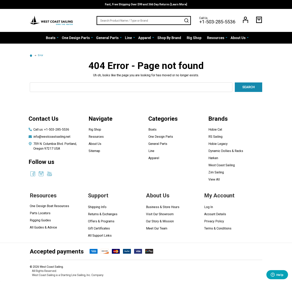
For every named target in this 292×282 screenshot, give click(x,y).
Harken (213, 158)
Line (128, 38)
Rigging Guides (40, 220)
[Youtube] (49, 173)
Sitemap (94, 151)
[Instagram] (41, 173)
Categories (163, 118)
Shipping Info (97, 207)
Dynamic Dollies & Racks (225, 151)
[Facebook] (33, 173)
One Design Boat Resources (49, 206)
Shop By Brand (169, 38)
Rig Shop (194, 38)
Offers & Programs (101, 221)
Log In (208, 207)
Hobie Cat (215, 129)
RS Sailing (215, 137)
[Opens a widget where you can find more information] (277, 275)
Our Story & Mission (160, 221)
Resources (215, 38)
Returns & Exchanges (102, 214)
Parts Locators (40, 213)
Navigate (100, 118)
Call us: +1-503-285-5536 (51, 129)
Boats (50, 38)
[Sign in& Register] (245, 20)
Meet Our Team (156, 228)
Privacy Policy (214, 221)
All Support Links (100, 235)
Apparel (144, 38)
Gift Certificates (99, 228)
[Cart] (259, 20)
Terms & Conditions (217, 228)
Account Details (215, 214)
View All (214, 179)
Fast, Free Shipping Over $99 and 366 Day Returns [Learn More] (146, 4)
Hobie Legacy (218, 144)
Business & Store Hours (162, 207)
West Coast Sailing (221, 165)
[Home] (31, 55)
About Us (238, 38)
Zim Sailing (216, 172)
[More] (58, 37)
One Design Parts (76, 38)
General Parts (107, 38)
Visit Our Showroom (160, 214)
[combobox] (144, 20)
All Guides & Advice (43, 227)
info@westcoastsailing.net (51, 137)
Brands (218, 118)
